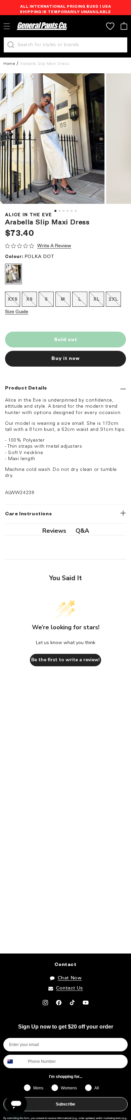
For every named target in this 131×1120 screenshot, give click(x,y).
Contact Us (69, 988)
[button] (124, 26)
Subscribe (65, 1104)
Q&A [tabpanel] (82, 531)
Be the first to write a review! (65, 660)
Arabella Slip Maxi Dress (45, 64)
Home (9, 64)
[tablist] (65, 531)
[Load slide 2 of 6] (59, 211)
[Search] (10, 44)
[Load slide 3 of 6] (63, 211)
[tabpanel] (52, 139)
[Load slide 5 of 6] (72, 211)
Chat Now (70, 978)
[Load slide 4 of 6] (68, 211)
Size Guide (16, 312)
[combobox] (14, 1061)
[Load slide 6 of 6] (76, 211)
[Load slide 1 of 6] (55, 211)
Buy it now (65, 359)
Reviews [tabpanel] (54, 531)
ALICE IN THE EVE (28, 215)
